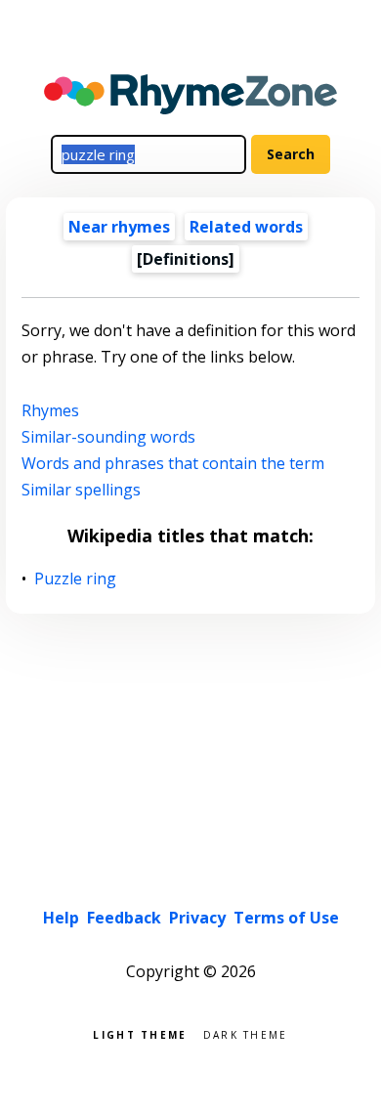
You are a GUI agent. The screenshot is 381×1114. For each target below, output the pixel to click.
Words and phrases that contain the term (172, 463)
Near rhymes (119, 226)
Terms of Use (286, 917)
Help (61, 917)
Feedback (124, 917)
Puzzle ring (75, 579)
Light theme (140, 1033)
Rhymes (50, 410)
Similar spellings (81, 489)
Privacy (197, 917)
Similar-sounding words (108, 437)
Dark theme (245, 1033)
